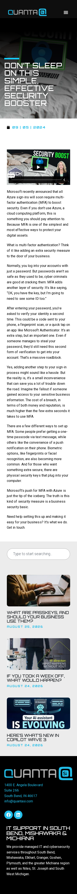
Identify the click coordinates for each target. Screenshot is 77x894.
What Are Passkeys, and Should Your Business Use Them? (38, 616)
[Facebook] (8, 815)
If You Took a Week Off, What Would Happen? (36, 678)
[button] (65, 12)
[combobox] (38, 554)
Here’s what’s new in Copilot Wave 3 (33, 737)
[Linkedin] (18, 815)
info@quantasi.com (18, 801)
